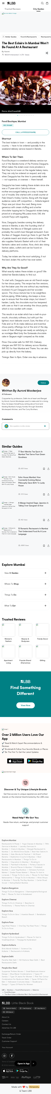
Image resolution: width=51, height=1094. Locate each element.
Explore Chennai (9, 899)
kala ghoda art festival (20, 854)
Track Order (6, 1038)
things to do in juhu (20, 875)
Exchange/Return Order (11, 1034)
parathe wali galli (9, 960)
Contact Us (6, 1024)
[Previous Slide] (3, 88)
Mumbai (10, 990)
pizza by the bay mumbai (23, 880)
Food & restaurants (22, 990)
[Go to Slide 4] (22, 115)
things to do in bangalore (13, 892)
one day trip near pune (29, 926)
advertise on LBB (9, 1028)
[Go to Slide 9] (31, 115)
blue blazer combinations (21, 974)
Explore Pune (7, 922)
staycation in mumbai (19, 862)
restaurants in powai (10, 844)
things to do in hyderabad (13, 937)
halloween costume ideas (19, 982)
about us (5, 1017)
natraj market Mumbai (19, 883)
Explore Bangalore (10, 888)
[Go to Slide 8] (29, 115)
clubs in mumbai (18, 849)
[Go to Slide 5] (24, 115)
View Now (25, 705)
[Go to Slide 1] (17, 115)
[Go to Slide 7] (28, 115)
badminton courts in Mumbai (23, 857)
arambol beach (27, 914)
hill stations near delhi (28, 960)
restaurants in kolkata (20, 951)
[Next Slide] (48, 88)
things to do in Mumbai (25, 878)
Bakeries (36, 990)
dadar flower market (18, 872)
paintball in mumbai (19, 865)
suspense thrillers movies (12, 971)
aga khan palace (9, 926)
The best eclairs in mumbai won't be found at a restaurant (26, 994)
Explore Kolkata (9, 945)
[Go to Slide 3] (21, 115)
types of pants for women (21, 984)
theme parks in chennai (25, 906)
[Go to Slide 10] (33, 115)
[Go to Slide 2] (19, 115)
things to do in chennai (12, 903)
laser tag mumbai (18, 870)
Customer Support (9, 1041)
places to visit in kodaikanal (20, 894)
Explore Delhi (7, 956)
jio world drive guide (20, 852)
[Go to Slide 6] (26, 115)
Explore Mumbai (9, 840)
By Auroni (6, 51)
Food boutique (9, 992)
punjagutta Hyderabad (26, 940)
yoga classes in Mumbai (32, 844)
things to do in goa (10, 914)
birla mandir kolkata (10, 948)
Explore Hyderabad (10, 933)
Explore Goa (7, 911)
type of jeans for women (21, 976)
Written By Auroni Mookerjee (21, 390)
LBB (3, 990)
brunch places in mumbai (21, 867)
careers (5, 1021)
